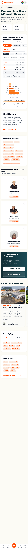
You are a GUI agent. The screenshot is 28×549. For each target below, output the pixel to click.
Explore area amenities (9, 129)
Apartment (6, 342)
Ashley (17, 142)
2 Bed (5, 62)
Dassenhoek (19, 153)
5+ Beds (6, 69)
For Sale (6, 49)
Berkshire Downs (8, 145)
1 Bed (5, 59)
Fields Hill (19, 156)
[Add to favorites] (24, 177)
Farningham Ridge (9, 156)
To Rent (14, 49)
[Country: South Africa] (24, 2)
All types (6, 53)
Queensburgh (13, 361)
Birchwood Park (8, 148)
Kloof (5, 361)
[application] (14, 90)
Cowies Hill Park (8, 153)
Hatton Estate (15, 159)
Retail (18, 345)
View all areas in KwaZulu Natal (12, 375)
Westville (6, 364)
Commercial (17, 45)
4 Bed (5, 67)
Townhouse (19, 53)
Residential (7, 45)
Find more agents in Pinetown (8, 173)
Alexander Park (8, 142)
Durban (6, 370)
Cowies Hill (19, 150)
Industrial (12, 345)
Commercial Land (16, 342)
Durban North (15, 367)
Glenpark (6, 159)
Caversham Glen (8, 150)
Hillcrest (6, 367)
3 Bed (5, 64)
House (12, 53)
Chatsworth (15, 364)
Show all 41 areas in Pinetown (11, 163)
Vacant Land (15, 348)
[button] (13, 314)
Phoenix (13, 370)
